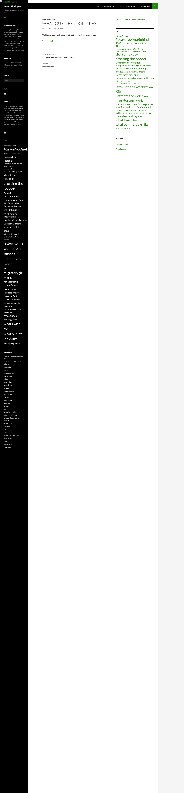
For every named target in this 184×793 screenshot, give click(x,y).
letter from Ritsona (137, 72)
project (118, 107)
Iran (5, 409)
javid (61, 28)
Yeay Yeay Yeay (48, 64)
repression (121, 110)
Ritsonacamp (137, 110)
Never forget (47, 41)
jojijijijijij (126, 72)
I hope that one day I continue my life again (58, 55)
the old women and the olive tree (138, 113)
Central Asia (8, 385)
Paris (5, 429)
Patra (5, 432)
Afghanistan (8, 376)
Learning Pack (145, 6)
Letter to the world (129, 96)
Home (99, 6)
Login (5, 17)
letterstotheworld (123, 81)
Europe (6, 388)
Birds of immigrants (127, 6)
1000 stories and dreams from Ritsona (12, 157)
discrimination (133, 62)
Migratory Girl (109, 6)
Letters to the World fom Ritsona (127, 83)
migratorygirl (125, 100)
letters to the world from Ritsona (13, 248)
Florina (6, 397)
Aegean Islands (9, 373)
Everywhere (8, 394)
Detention (120, 62)
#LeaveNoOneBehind (132, 39)
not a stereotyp (123, 104)
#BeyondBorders (122, 36)
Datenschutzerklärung (124, 19)
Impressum (141, 19)
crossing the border (131, 59)
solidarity (120, 113)
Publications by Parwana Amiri (136, 107)
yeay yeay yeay (124, 128)
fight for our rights (143, 66)
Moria (139, 100)
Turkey (6, 441)
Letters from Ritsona (124, 78)
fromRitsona (8, 400)
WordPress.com (122, 144)
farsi (133, 65)
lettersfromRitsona (143, 78)
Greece (6, 406)
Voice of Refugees (13, 6)
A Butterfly (7, 367)
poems (149, 104)
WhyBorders (8, 447)
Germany (7, 403)
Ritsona (130, 110)
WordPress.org (121, 149)
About (6, 370)
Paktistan (7, 426)
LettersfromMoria (127, 75)
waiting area (135, 116)
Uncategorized (48, 19)
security (145, 110)
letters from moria (10, 412)
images (119, 71)
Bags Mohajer (8, 382)
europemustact (123, 65)
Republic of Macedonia (11, 435)
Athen (6, 379)
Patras (141, 104)
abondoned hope (121, 51)
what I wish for (126, 120)
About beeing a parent (137, 51)
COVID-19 (132, 54)
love (146, 96)
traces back (122, 116)
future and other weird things (131, 68)
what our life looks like (132, 124)
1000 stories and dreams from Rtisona (129, 49)
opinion (134, 104)
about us (121, 54)
